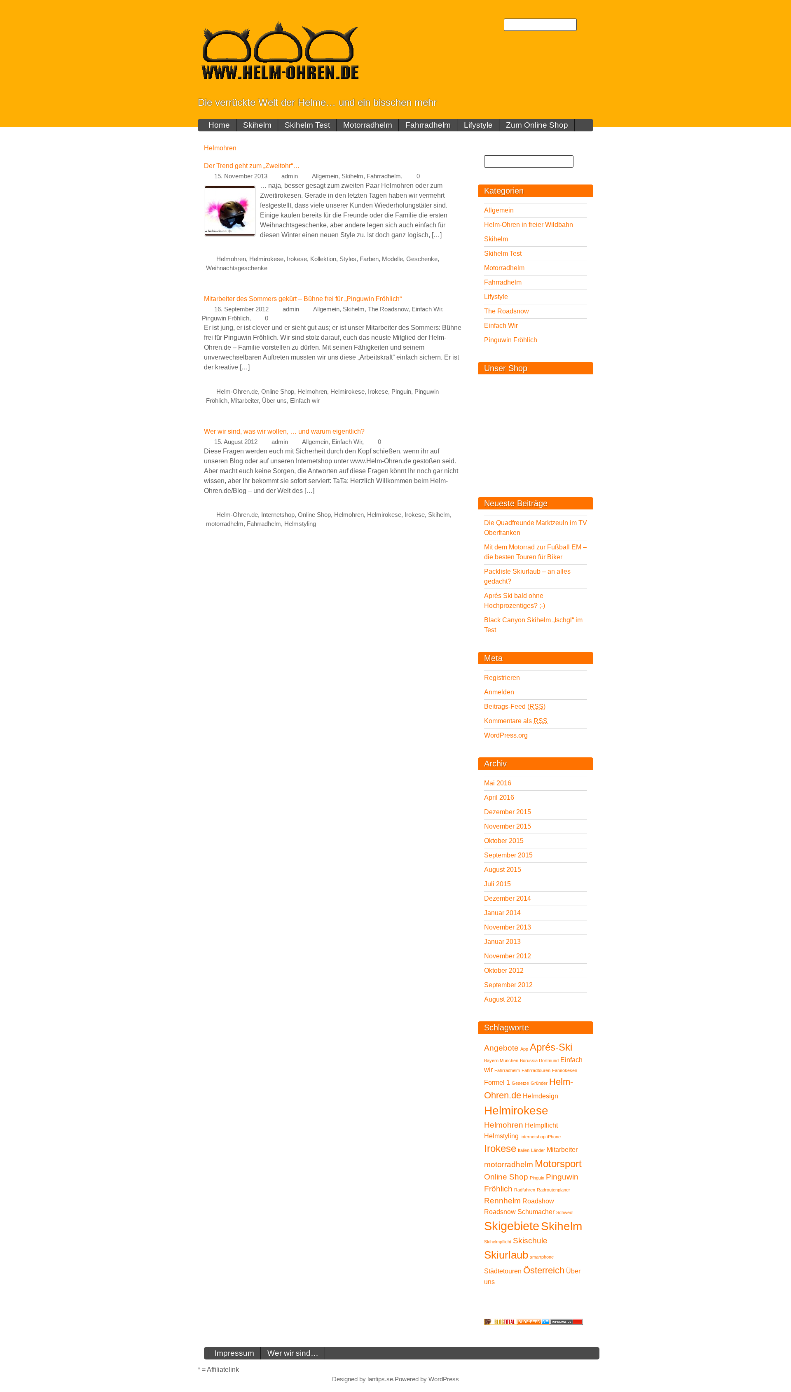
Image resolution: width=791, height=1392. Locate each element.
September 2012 (508, 984)
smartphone (542, 1256)
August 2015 (502, 869)
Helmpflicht (541, 1125)
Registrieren (502, 677)
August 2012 (502, 999)
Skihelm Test (307, 125)
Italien (523, 1150)
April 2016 (499, 797)
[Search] (585, 25)
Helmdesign (540, 1096)
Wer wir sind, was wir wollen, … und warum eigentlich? (284, 431)
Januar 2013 (502, 941)
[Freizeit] (533, 1321)
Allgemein (325, 176)
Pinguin (401, 391)
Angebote (501, 1048)
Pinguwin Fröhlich (225, 318)
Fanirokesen (564, 1070)
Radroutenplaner (553, 1189)
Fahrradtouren (536, 1070)
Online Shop (277, 391)
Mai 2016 (497, 783)
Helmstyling (300, 524)
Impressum (234, 1353)
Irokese (297, 259)
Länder (538, 1150)
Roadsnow (500, 1211)
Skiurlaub (506, 1255)
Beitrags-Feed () (514, 706)
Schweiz (564, 1212)
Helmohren (231, 259)
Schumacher (536, 1211)
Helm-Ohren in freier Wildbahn (528, 224)
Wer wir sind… (292, 1353)
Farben (369, 259)
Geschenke (422, 259)
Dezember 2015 (507, 811)
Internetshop (278, 514)
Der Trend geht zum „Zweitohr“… (252, 165)
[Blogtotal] (500, 1321)
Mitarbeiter (245, 400)
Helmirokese (266, 259)
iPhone (554, 1136)
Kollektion (323, 259)
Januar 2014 (502, 912)
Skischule (530, 1240)
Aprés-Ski (551, 1047)
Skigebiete (511, 1226)
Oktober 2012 (504, 970)
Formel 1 (497, 1082)
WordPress (443, 1379)
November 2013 (507, 927)
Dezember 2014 (507, 898)
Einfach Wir (427, 309)
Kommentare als (516, 720)
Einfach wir (305, 400)
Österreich (543, 1270)
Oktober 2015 (504, 840)
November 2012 (507, 956)
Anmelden (499, 692)
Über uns (274, 400)
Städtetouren (503, 1271)
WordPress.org (506, 735)
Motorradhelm (367, 125)
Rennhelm (502, 1200)
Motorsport (558, 1163)
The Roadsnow (388, 309)
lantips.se (380, 1379)
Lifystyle (478, 125)
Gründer (539, 1083)
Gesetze (520, 1083)
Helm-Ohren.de (237, 391)
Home (219, 125)
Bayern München (501, 1060)
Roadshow (538, 1201)
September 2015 (508, 855)
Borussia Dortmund (539, 1060)
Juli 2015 (497, 884)
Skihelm (257, 125)
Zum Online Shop (537, 125)
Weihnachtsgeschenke (236, 268)
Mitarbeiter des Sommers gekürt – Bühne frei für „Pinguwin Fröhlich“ (303, 298)
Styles (347, 259)
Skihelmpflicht (497, 1241)
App (524, 1048)
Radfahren (524, 1189)
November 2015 (507, 826)
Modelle (392, 259)
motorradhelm (224, 524)
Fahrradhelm (428, 125)
